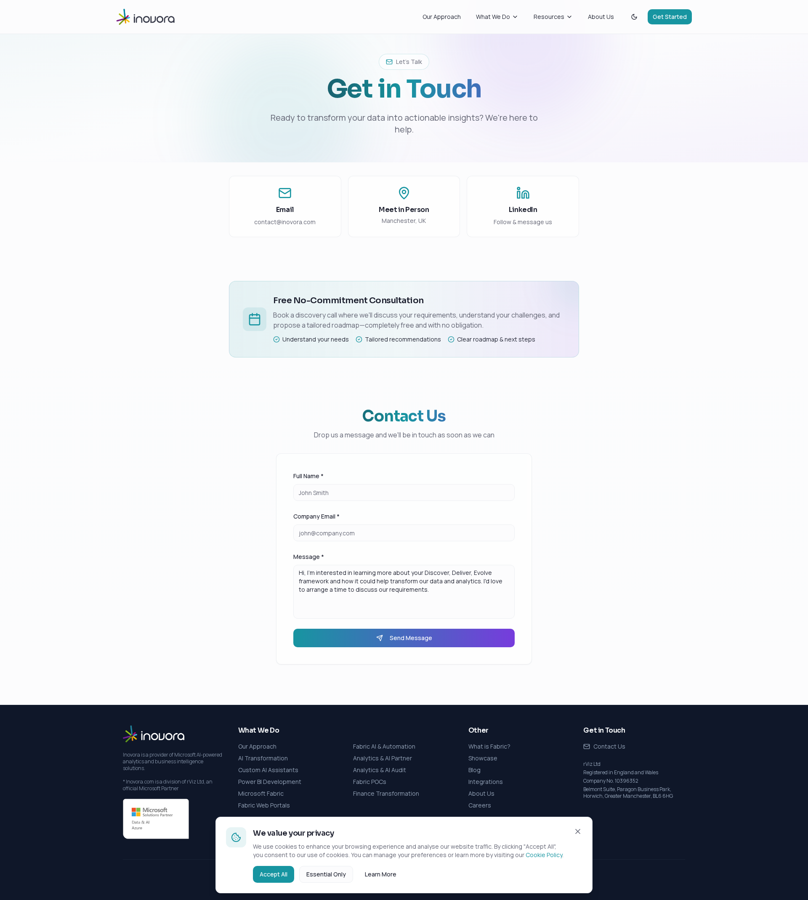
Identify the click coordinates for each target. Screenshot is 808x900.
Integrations (485, 782)
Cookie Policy (544, 855)
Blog (474, 770)
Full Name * (308, 476)
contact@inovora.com (285, 222)
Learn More (380, 874)
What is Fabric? (489, 746)
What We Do (493, 17)
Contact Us (609, 746)
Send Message (411, 638)
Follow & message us (523, 222)
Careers (479, 805)
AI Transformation (263, 758)
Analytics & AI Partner (382, 758)
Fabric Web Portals (264, 805)
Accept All (273, 874)
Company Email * (316, 516)
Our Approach (442, 17)
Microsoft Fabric (261, 793)
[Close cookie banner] (578, 831)
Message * (308, 557)
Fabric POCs (369, 782)
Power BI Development (269, 782)
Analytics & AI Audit (379, 770)
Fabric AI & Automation (384, 746)
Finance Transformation (386, 793)
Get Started (670, 17)
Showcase (482, 758)
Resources (549, 17)
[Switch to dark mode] (634, 16)
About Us (601, 17)
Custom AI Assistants (268, 770)
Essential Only (326, 874)
